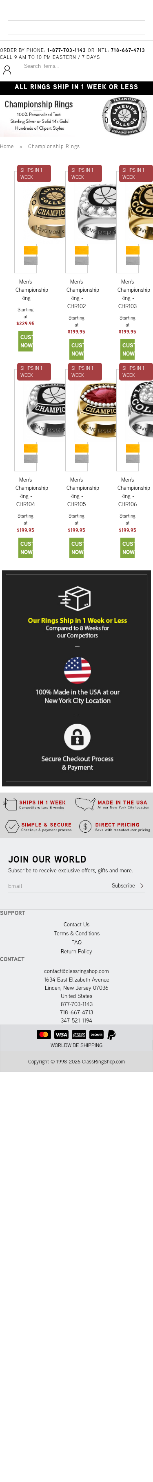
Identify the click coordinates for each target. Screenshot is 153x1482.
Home (7, 146)
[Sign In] (7, 73)
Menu (17, 30)
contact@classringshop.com (76, 971)
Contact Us (76, 924)
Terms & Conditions (77, 933)
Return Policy (76, 951)
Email (15, 886)
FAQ (76, 942)
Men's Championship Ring (32, 290)
